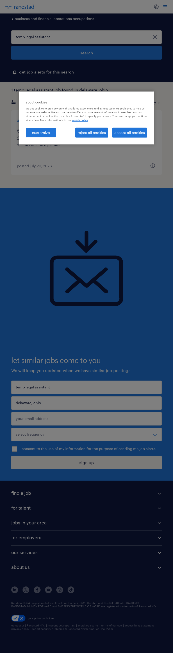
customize (41, 132)
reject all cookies (91, 132)
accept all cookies (129, 132)
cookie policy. (80, 119)
